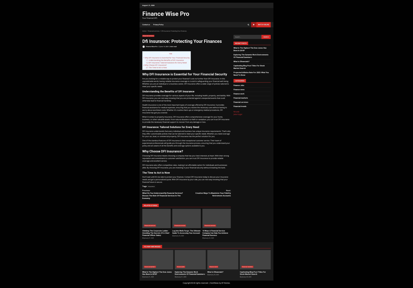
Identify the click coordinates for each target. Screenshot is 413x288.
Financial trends (239, 106)
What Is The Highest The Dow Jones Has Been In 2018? (157, 259)
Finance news (239, 89)
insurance (151, 186)
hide (170, 54)
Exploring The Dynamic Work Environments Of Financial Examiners (190, 259)
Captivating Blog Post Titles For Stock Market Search (255, 259)
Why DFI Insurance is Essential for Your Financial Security (166, 58)
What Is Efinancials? (241, 61)
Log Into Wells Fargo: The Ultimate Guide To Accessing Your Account (186, 218)
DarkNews (214, 283)
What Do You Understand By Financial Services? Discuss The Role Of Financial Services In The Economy (162, 194)
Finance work (238, 94)
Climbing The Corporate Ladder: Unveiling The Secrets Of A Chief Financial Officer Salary (156, 218)
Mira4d (236, 111)
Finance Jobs (238, 85)
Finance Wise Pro (165, 13)
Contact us (146, 25)
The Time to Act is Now (156, 67)
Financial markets (240, 98)
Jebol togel (237, 114)
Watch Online (263, 25)
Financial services (148, 36)
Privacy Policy (158, 25)
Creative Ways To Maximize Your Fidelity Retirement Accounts (213, 193)
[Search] (248, 25)
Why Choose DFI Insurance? (155, 65)
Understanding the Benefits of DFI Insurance (165, 60)
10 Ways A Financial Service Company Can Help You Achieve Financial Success (216, 218)
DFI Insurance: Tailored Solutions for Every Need (166, 63)
